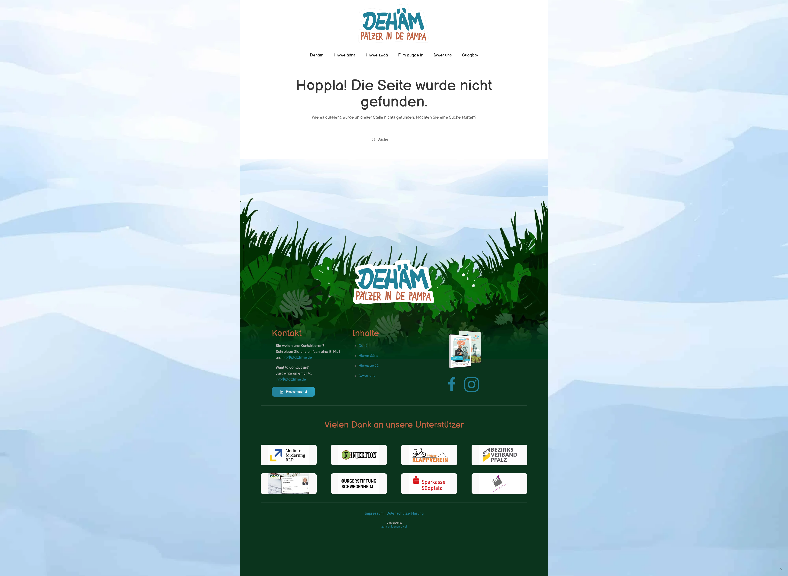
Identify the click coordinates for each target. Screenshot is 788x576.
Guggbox (470, 55)
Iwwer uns (443, 55)
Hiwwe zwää (377, 55)
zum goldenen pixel (394, 526)
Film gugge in (410, 55)
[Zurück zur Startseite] (394, 23)
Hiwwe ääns (344, 55)
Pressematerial (296, 392)
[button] (780, 569)
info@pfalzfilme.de (297, 357)
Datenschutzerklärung (404, 513)
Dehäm (316, 55)
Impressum (374, 513)
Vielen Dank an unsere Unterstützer (394, 425)
